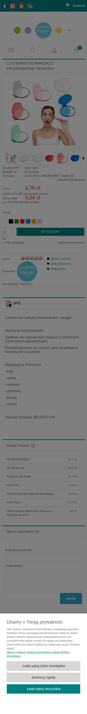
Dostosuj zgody (44, 677)
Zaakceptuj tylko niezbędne (43, 666)
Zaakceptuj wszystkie (44, 689)
